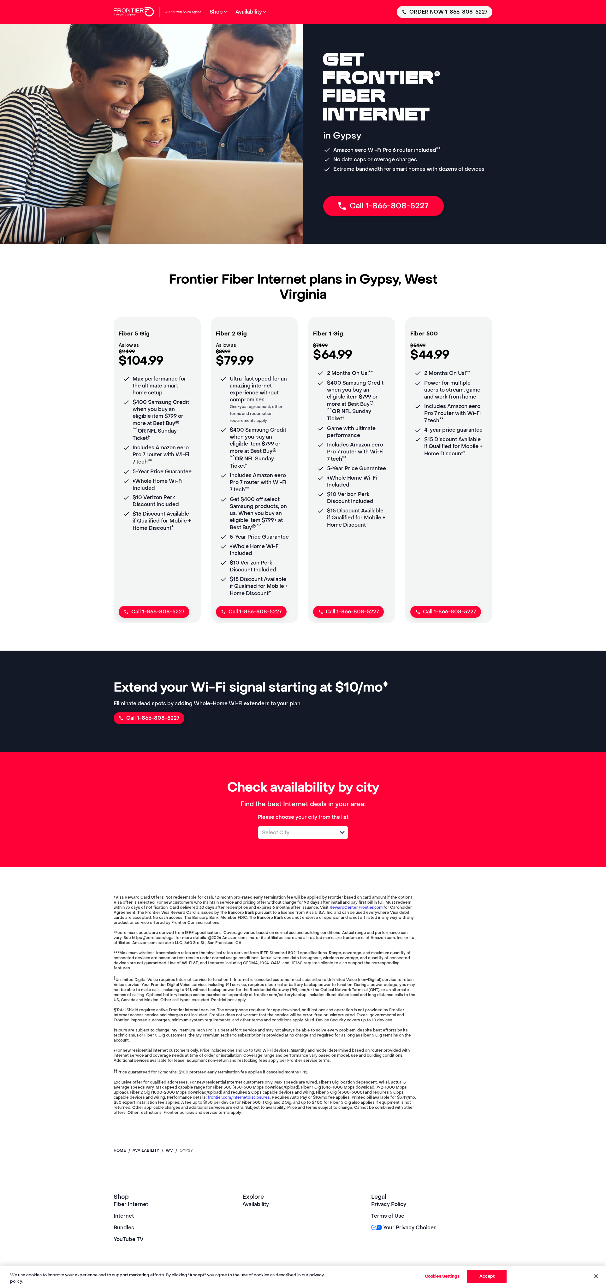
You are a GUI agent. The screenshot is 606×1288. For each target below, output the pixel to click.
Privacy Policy (388, 1204)
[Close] (596, 1276)
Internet (124, 1216)
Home (120, 1150)
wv (169, 1150)
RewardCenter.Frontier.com (356, 907)
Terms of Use (387, 1216)
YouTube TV (129, 1239)
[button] (342, 832)
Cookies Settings (442, 1276)
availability (146, 1150)
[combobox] (296, 832)
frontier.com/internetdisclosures (239, 1097)
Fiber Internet (131, 1204)
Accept (487, 1276)
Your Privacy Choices (410, 1227)
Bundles (124, 1227)
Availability (255, 1204)
